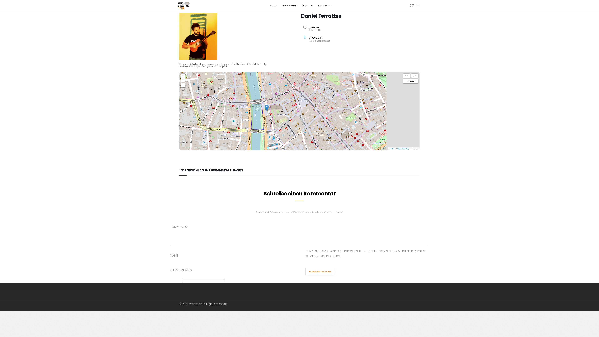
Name (175, 256)
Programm (289, 5)
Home (273, 5)
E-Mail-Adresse (182, 270)
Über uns (307, 5)
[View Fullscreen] (183, 85)
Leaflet (391, 148)
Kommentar (180, 227)
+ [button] (183, 75)
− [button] (183, 79)
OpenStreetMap (403, 148)
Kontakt (323, 5)
